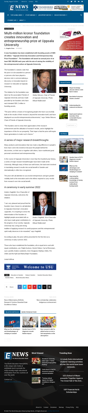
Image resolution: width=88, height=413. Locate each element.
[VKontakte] (78, 1)
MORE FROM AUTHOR (29, 312)
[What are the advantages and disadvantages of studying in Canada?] (12, 322)
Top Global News (16, 15)
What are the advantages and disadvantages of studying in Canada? (12, 331)
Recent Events (65, 82)
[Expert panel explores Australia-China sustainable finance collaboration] (63, 116)
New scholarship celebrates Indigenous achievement (46, 301)
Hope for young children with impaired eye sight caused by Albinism (70, 148)
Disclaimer (53, 407)
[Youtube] (82, 1)
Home (6, 25)
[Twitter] (71, 1)
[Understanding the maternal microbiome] (63, 107)
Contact (31, 1)
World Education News (22, 277)
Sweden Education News (45, 275)
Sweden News (9, 277)
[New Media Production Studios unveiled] (63, 99)
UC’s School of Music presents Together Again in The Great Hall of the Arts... (71, 378)
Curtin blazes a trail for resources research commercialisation (49, 371)
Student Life (12, 20)
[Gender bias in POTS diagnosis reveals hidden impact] (30, 322)
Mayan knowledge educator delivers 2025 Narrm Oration (76, 90)
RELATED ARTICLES (12, 312)
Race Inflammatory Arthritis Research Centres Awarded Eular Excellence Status (15, 302)
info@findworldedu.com (12, 382)
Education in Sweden (17, 275)
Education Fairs (60, 15)
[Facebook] (68, 1)
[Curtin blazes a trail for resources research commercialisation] (36, 372)
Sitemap (61, 407)
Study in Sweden (30, 275)
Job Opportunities (44, 15)
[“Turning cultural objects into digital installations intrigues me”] (36, 380)
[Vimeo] (75, 1)
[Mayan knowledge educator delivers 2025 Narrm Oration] (63, 90)
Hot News (64, 134)
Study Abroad (30, 15)
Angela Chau (10, 48)
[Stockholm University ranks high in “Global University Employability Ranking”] (36, 361)
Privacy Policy (70, 407)
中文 (36, 1)
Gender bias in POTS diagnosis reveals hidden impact (29, 331)
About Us (24, 1)
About (21, 20)
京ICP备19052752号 (53, 411)
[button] (81, 15)
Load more (70, 125)
